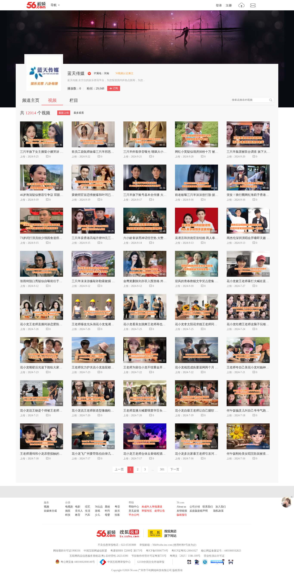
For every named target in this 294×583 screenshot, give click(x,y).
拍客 (117, 514)
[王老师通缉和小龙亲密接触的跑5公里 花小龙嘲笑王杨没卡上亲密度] (41, 425)
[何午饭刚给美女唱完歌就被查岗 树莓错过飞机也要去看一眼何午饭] (248, 425)
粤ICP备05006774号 (157, 550)
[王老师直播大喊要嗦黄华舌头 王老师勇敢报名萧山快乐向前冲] (144, 382)
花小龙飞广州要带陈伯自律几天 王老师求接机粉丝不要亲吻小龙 (114, 453)
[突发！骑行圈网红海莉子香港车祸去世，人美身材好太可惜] (248, 166)
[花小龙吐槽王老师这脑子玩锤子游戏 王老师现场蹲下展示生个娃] (248, 295)
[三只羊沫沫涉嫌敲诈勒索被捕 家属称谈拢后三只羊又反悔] (93, 252)
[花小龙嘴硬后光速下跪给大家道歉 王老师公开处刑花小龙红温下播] (41, 339)
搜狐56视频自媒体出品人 (89, 73)
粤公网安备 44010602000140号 (78, 561)
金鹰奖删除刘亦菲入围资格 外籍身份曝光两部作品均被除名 (163, 281)
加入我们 (220, 506)
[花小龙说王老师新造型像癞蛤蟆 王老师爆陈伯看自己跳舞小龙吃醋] (93, 382)
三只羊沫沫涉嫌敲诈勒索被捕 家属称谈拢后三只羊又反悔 (110, 281)
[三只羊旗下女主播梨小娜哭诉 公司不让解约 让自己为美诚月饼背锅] (41, 123)
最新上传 (64, 112)
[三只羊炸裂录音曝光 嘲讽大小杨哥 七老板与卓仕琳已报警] (144, 123)
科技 (67, 514)
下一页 (174, 469)
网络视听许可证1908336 (66, 550)
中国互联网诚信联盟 (95, 550)
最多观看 (79, 112)
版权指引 (182, 514)
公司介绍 (195, 506)
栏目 (74, 100)
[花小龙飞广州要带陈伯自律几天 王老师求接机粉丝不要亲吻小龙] (93, 425)
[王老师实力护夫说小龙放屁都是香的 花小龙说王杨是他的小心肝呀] (93, 339)
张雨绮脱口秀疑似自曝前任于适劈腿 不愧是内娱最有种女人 (59, 281)
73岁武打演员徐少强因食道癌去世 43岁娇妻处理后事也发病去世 (62, 238)
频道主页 (30, 100)
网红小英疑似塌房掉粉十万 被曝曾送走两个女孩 (207, 151)
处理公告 (160, 510)
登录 (219, 5)
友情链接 (182, 510)
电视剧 (69, 506)
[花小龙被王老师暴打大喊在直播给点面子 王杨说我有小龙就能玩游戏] (248, 252)
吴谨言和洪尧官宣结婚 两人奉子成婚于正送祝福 (207, 238)
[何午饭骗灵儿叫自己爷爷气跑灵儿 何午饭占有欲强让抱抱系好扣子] (248, 382)
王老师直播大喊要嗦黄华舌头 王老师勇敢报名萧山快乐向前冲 (164, 410)
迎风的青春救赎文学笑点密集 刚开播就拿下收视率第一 (211, 281)
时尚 (107, 510)
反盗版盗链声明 (199, 510)
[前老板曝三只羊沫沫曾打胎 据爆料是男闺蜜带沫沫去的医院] (196, 166)
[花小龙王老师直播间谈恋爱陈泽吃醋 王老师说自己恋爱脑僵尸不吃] (41, 295)
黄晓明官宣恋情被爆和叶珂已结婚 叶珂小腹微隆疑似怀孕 (110, 194)
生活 (87, 510)
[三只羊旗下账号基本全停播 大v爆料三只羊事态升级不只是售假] (144, 166)
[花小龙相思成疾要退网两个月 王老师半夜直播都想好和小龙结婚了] (196, 339)
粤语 (117, 506)
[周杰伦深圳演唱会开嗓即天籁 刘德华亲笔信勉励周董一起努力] (248, 209)
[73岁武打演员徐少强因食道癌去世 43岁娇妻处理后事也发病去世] (41, 209)
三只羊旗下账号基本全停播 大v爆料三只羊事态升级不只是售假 (165, 194)
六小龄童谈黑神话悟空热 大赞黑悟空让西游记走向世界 (160, 238)
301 (162, 469)
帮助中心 (134, 506)
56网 (105, 534)
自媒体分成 (50, 510)
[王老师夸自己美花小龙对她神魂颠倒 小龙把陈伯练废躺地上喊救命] (248, 339)
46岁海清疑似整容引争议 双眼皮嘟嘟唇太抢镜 (50, 194)
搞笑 (67, 510)
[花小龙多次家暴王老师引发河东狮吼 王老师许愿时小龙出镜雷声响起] (196, 425)
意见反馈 (134, 510)
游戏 (97, 510)
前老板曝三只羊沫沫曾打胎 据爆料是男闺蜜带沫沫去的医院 (214, 194)
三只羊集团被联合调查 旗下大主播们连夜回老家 (259, 151)
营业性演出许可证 (214, 555)
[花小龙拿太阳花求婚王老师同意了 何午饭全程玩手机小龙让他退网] (196, 295)
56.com (35, 6)
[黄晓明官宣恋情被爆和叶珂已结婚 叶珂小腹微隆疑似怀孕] (93, 166)
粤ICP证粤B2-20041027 (185, 550)
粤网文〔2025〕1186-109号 (185, 555)
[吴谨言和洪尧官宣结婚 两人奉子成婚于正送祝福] (196, 209)
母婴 (107, 514)
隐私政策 (218, 510)
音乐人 (79, 510)
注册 (229, 5)
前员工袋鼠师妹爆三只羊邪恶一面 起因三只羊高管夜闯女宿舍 (113, 151)
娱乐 (117, 510)
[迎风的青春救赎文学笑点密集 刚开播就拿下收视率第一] (196, 252)
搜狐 (163, 533)
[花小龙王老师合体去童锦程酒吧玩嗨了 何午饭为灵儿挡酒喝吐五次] (144, 425)
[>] (241, 6)
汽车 (87, 514)
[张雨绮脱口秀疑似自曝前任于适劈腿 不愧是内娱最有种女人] (41, 252)
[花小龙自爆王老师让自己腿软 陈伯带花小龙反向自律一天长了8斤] (196, 382)
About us (181, 506)
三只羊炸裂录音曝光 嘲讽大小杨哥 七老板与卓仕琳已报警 (161, 151)
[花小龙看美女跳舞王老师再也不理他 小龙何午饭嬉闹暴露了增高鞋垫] (144, 295)
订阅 (115, 88)
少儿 (97, 514)
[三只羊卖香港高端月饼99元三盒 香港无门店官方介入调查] (93, 209)
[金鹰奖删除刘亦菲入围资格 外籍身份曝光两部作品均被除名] (144, 252)
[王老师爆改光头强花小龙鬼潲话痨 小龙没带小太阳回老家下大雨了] (93, 295)
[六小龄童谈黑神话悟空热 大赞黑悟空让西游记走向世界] (144, 209)
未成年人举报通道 (152, 506)
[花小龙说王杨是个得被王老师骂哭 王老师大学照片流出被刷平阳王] (41, 382)
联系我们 (208, 506)
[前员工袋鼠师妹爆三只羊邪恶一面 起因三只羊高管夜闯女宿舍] (93, 123)
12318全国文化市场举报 (150, 561)
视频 (52, 100)
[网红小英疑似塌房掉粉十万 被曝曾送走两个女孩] (196, 123)
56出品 (99, 506)
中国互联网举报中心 (119, 561)
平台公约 (134, 514)
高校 (107, 506)
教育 (77, 514)
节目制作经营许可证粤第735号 (149, 555)
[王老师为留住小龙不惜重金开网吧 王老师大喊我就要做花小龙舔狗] (144, 339)
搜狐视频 (132, 533)
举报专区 (147, 510)
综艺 (87, 506)
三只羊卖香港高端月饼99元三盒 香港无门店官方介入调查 (110, 238)
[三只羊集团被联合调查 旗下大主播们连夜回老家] (248, 123)
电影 (77, 506)
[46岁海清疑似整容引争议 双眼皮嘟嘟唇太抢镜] (41, 166)
